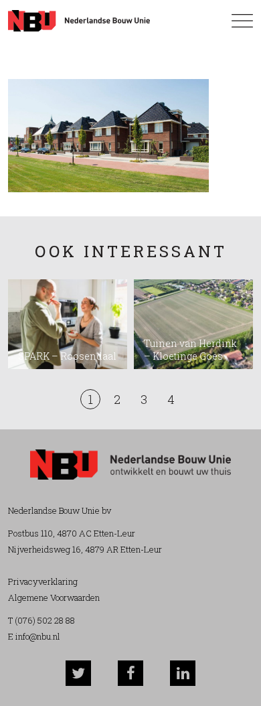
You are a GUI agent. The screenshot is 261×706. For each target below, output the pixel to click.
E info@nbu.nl (34, 636)
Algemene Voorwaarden (54, 597)
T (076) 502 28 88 (41, 620)
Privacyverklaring (43, 581)
